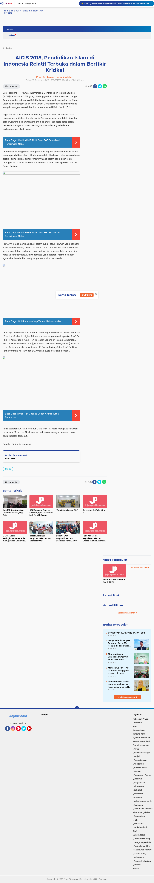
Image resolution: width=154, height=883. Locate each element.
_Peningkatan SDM (141, 846)
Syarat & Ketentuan (141, 737)
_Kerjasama (138, 824)
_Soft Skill (137, 790)
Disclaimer (137, 723)
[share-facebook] (95, 86)
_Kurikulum (138, 805)
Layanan (136, 771)
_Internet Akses (140, 767)
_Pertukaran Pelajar (142, 775)
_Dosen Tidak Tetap (141, 838)
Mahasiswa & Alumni (142, 850)
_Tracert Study (139, 853)
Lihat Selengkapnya (126, 697)
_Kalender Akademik (142, 801)
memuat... (11, 458)
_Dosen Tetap (139, 835)
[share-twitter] (100, 86)
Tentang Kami (139, 734)
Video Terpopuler (115, 559)
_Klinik (136, 749)
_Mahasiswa (138, 857)
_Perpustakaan (139, 760)
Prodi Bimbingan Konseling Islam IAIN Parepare (23, 11)
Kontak (136, 868)
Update (87, 295)
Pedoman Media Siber (143, 741)
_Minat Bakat (139, 786)
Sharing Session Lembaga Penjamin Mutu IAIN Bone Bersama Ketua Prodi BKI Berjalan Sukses (117, 3)
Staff (135, 831)
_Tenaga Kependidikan (143, 842)
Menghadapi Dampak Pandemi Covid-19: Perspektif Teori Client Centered (119, 643)
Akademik (137, 797)
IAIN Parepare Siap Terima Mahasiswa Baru (40, 321)
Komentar (13, 482)
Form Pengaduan (141, 745)
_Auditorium (138, 764)
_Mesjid (136, 756)
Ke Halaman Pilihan (126, 613)
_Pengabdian (139, 816)
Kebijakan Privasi (140, 719)
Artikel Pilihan (113, 605)
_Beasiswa (137, 779)
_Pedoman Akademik (143, 808)
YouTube (31, 732)
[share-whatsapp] (105, 86)
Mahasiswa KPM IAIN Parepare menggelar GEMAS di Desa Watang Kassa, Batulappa (118, 671)
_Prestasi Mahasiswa (142, 861)
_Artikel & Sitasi (140, 827)
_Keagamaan (139, 782)
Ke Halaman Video (139, 567)
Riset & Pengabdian (141, 812)
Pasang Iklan (139, 730)
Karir (135, 726)
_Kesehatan (138, 794)
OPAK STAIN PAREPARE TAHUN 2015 (114, 580)
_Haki (135, 820)
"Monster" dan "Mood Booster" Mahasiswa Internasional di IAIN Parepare (118, 684)
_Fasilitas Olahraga (141, 752)
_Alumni (136, 865)
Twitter (25, 732)
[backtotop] (77, 709)
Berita (8, 469)
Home (8, 3)
